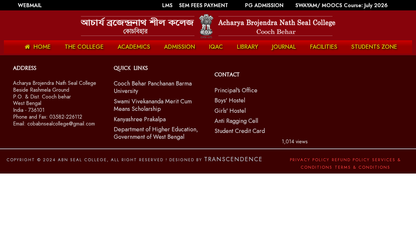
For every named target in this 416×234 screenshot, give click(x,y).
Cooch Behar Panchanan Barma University (153, 87)
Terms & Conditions (362, 167)
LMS (168, 5)
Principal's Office (235, 90)
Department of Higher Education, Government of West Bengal (156, 133)
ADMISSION (179, 47)
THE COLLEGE (84, 47)
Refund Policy (351, 160)
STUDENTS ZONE (374, 47)
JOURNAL (284, 47)
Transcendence (233, 159)
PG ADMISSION (264, 5)
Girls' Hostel (230, 111)
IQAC (216, 47)
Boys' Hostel (229, 100)
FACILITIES (323, 47)
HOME (42, 47)
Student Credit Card (239, 131)
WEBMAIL (30, 5)
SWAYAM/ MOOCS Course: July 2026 (341, 5)
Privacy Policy (310, 160)
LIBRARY (247, 47)
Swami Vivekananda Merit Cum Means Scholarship (153, 105)
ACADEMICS (134, 47)
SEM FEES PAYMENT (204, 5)
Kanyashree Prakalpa (140, 119)
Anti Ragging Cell (236, 121)
